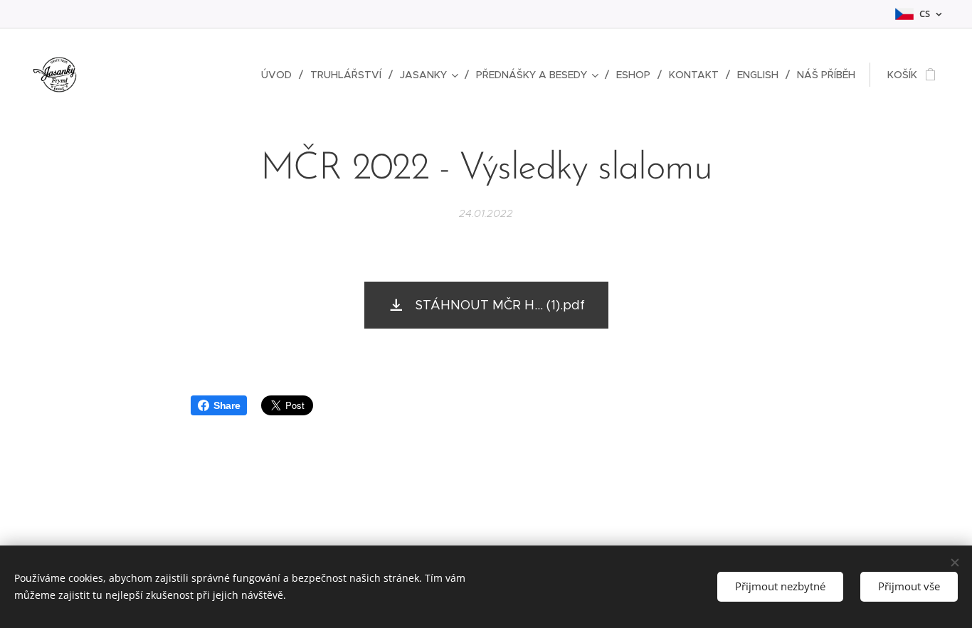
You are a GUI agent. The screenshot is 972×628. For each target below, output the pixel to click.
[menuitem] (280, 74)
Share (226, 405)
